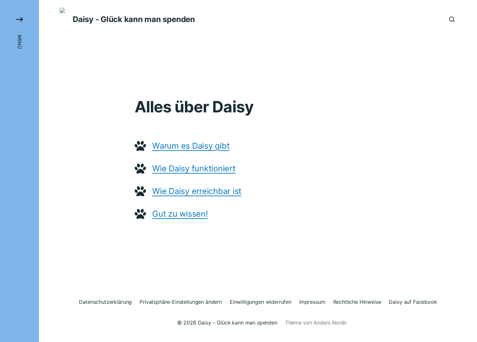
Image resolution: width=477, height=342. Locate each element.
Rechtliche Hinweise (357, 302)
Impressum (312, 302)
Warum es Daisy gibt (190, 146)
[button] (19, 171)
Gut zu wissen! (180, 214)
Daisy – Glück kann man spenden (237, 322)
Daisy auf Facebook (413, 302)
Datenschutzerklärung (105, 302)
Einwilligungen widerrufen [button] (260, 302)
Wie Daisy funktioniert (194, 168)
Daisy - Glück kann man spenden (134, 19)
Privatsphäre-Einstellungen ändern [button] (181, 302)
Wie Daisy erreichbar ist (196, 191)
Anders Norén (330, 322)
